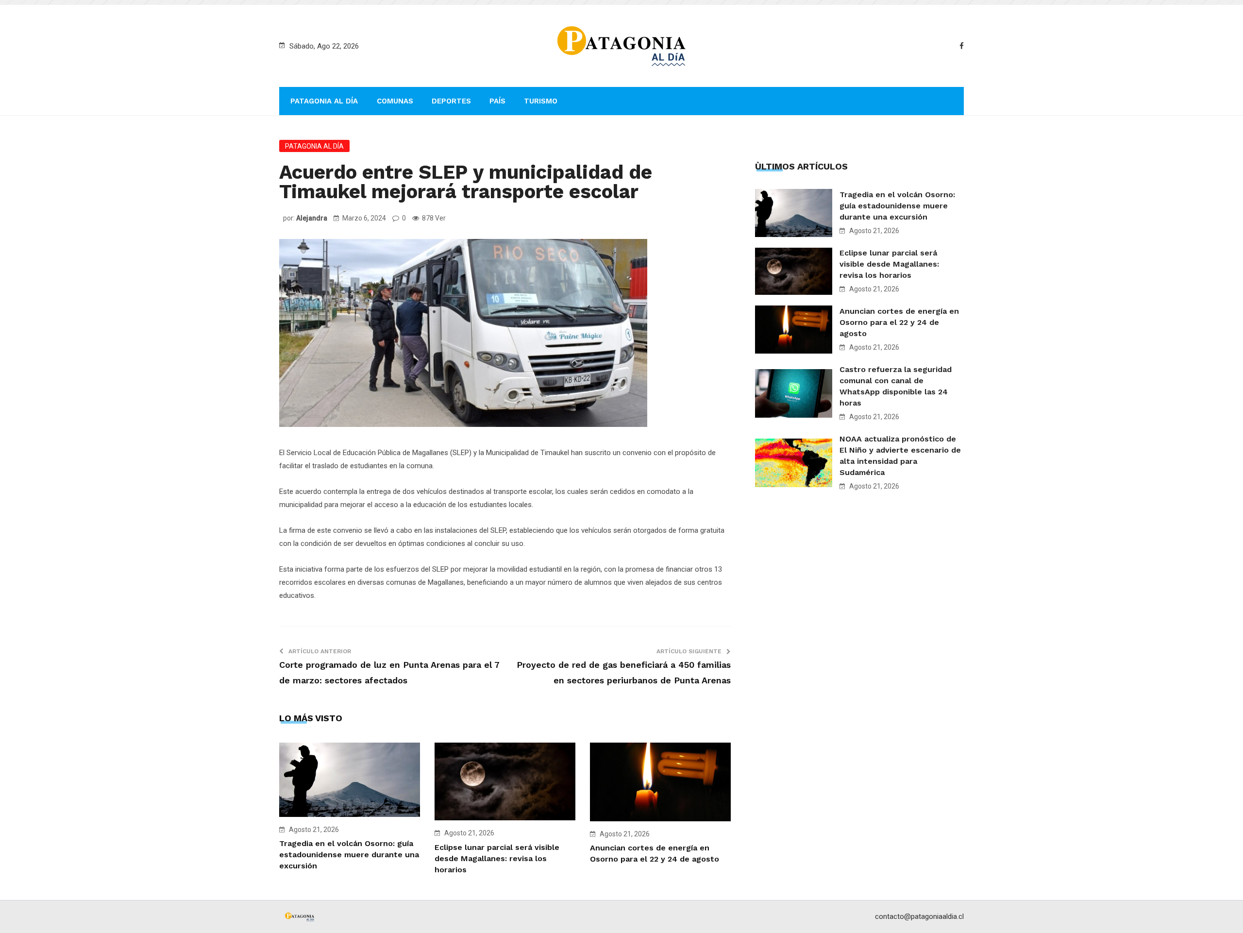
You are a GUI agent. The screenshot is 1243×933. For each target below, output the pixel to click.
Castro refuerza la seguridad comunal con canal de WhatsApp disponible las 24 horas (896, 386)
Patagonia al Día (324, 101)
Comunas (395, 101)
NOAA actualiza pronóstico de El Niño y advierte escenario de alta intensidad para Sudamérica (900, 455)
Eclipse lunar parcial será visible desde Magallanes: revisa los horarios (497, 858)
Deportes (451, 101)
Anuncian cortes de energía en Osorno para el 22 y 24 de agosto (899, 322)
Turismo (540, 101)
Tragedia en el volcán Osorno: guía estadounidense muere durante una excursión (349, 854)
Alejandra (311, 218)
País (497, 101)
